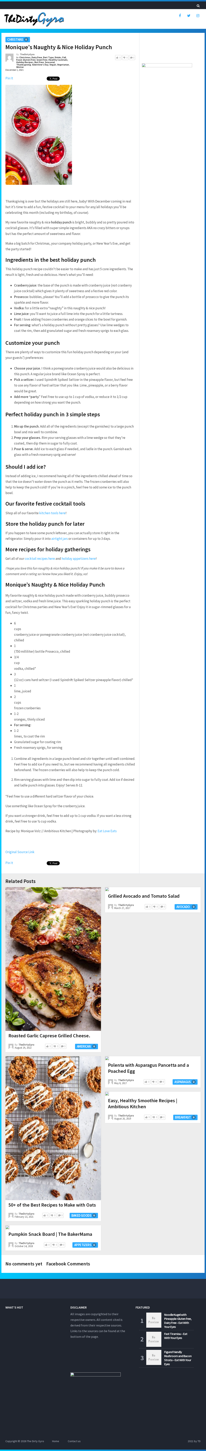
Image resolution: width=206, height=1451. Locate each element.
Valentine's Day (40, 64)
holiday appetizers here (79, 558)
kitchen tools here (52, 513)
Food (19, 59)
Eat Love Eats (107, 831)
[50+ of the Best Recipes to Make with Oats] (53, 1128)
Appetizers (82, 1245)
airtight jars (59, 538)
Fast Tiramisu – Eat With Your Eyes (175, 1336)
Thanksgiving (23, 64)
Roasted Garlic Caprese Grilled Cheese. (49, 1035)
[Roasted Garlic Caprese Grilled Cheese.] (53, 959)
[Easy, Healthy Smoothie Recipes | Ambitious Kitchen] (107, 1094)
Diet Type (48, 57)
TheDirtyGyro (27, 54)
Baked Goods (81, 1215)
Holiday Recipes (24, 62)
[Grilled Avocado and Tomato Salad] (107, 889)
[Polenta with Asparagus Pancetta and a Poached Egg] (107, 1058)
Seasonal (50, 62)
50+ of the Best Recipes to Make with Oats (52, 1205)
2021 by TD (194, 1441)
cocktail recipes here (40, 558)
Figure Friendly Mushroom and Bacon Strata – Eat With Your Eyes (178, 1358)
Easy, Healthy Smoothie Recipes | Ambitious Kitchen (142, 1103)
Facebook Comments (68, 1264)
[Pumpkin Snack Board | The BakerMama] (7, 1227)
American (84, 1046)
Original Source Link (19, 852)
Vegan (52, 64)
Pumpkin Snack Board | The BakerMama (50, 1234)
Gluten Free (29, 59)
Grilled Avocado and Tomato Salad (144, 896)
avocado (183, 907)
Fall (64, 57)
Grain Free (42, 59)
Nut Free (39, 62)
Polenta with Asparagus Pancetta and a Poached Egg (148, 1068)
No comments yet (23, 1264)
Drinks (58, 57)
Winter (20, 67)
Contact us (74, 1441)
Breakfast (183, 1117)
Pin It (9, 78)
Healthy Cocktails (58, 59)
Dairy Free (37, 57)
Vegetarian (63, 64)
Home (55, 1441)
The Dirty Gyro (35, 1441)
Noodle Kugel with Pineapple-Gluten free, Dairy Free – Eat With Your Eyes (178, 1321)
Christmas (15, 39)
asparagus (182, 1082)
